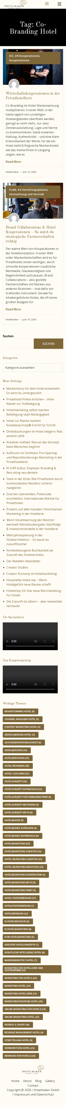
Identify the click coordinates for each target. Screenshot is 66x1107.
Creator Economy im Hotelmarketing (31, 574)
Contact (33, 1085)
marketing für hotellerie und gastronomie (24, 969)
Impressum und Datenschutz (34, 1094)
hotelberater (16, 750)
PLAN (12, 189)
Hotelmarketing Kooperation (25, 874)
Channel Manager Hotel (22, 719)
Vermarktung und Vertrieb (26, 194)
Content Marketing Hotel (22, 727)
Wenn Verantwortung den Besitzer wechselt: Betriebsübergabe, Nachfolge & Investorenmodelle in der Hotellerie (33, 524)
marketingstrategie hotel (24, 1001)
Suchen (8, 336)
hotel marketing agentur (23, 859)
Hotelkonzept (16, 781)
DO (11, 56)
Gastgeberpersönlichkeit (23, 742)
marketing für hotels (21, 978)
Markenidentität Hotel (21, 960)
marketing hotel (17, 986)
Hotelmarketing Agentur (23, 851)
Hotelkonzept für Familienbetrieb (28, 797)
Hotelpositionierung (19, 906)
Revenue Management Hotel (24, 1032)
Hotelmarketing (17, 843)
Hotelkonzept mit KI (19, 812)
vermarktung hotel (20, 1048)
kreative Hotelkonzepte (22, 944)
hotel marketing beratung (24, 867)
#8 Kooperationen (27, 56)
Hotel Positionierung (20, 898)
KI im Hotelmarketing (19, 937)
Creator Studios (17, 567)
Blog (38, 1081)
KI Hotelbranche (17, 921)
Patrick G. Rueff (17, 1024)
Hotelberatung (17, 758)
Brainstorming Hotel (20, 711)
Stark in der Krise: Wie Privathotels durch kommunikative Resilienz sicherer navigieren (34, 483)
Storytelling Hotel (18, 1040)
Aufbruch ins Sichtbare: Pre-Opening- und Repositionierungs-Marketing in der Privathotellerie (34, 457)
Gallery (50, 1081)
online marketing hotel (22, 1017)
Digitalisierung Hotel (20, 734)
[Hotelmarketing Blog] (15, 4)
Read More (13, 162)
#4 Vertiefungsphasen (33, 189)
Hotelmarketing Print (20, 890)
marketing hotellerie (21, 993)
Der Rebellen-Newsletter (23, 561)
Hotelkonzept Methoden (22, 804)
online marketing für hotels (25, 1009)
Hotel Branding (17, 766)
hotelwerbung (16, 913)
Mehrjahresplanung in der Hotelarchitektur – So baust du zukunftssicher (27, 539)
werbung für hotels (20, 1056)
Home (15, 1081)
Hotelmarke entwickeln (22, 836)
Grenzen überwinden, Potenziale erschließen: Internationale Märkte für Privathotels (32, 498)
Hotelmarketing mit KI (20, 882)
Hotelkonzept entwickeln (23, 789)
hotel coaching (17, 773)
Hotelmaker (14, 820)
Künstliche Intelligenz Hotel (25, 952)
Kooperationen (19, 60)
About (27, 1081)
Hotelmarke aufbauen (21, 828)
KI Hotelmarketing (18, 929)
